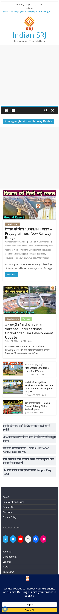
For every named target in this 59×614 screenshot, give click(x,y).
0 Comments (43, 241)
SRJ (31, 241)
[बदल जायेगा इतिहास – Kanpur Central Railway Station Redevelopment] (13, 401)
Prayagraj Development (30, 249)
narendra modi (12, 249)
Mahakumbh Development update (37, 245)
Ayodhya (7, 551)
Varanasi (26, 319)
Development (13, 224)
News (5, 566)
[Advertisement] (29, 75)
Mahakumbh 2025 (13, 245)
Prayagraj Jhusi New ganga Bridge (30, 253)
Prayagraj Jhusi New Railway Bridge (20, 258)
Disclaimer (8, 512)
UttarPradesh (43, 258)
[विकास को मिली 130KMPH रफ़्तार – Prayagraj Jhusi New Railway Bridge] (29, 191)
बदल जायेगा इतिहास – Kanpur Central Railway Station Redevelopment (37, 406)
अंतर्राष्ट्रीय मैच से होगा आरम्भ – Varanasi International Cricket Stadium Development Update (29, 330)
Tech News (8, 571)
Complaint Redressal (13, 501)
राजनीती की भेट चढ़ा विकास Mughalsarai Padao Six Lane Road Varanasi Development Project (39, 387)
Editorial (7, 561)
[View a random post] (52, 110)
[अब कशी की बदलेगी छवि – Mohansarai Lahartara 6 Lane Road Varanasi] (13, 363)
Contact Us (8, 507)
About (6, 496)
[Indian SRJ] (6, 110)
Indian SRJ (29, 35)
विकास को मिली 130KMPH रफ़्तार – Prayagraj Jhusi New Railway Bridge (28, 233)
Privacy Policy (10, 517)
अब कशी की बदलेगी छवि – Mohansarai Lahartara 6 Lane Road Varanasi (37, 367)
